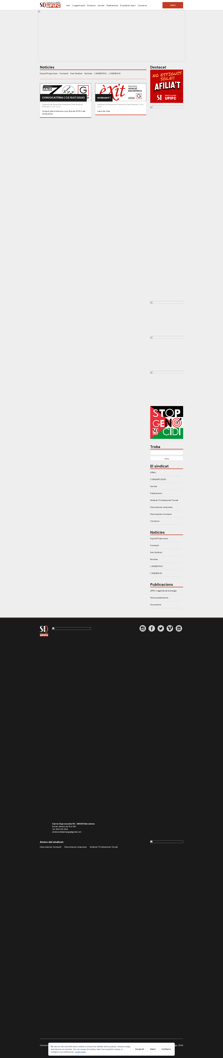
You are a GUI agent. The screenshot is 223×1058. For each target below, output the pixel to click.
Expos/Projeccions (49, 73)
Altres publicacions (159, 597)
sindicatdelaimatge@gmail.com (66, 832)
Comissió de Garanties (51, 104)
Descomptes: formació (161, 514)
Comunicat (66, 104)
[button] (111, 36)
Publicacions (112, 5)
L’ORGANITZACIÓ (158, 479)
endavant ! (103, 97)
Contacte (142, 5)
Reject (153, 1049)
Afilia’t (173, 5)
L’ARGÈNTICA (100, 73)
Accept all (139, 1049)
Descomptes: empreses (161, 507)
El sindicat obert (128, 5)
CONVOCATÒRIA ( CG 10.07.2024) (63, 97)
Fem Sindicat (76, 73)
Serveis (101, 5)
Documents (155, 604)
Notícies (88, 73)
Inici (68, 5)
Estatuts (91, 5)
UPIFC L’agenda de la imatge (163, 590)
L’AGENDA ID (115, 73)
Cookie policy (80, 1052)
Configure (166, 1049)
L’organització (78, 5)
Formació (64, 73)
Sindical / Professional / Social (164, 500)
